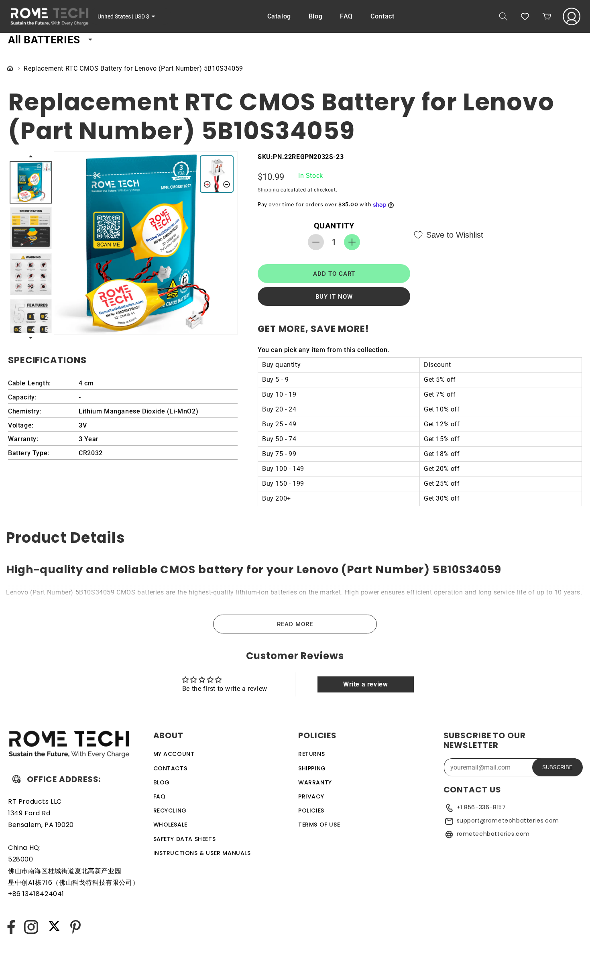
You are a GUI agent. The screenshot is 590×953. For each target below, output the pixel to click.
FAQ (159, 796)
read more (295, 624)
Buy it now (334, 296)
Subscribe (557, 767)
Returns (311, 754)
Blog (161, 782)
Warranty (315, 782)
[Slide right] (31, 338)
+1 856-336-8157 (481, 807)
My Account (174, 754)
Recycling (170, 810)
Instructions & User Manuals (202, 853)
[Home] (10, 69)
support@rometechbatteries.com (508, 821)
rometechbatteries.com (493, 834)
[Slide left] (31, 156)
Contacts (170, 768)
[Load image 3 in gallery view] (31, 274)
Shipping (268, 190)
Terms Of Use (319, 825)
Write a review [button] (365, 684)
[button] (503, 16)
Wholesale (170, 825)
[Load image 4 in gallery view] (31, 320)
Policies (311, 810)
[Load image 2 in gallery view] (31, 228)
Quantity (334, 225)
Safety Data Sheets (184, 839)
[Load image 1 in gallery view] (31, 182)
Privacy (311, 796)
